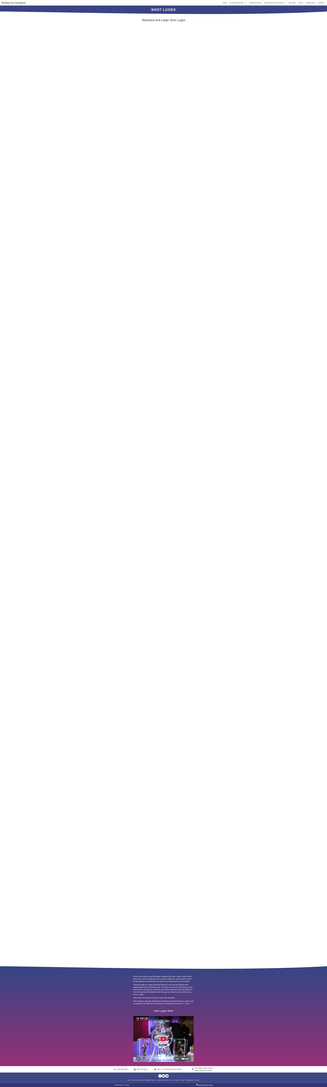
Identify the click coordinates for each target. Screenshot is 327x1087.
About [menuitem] (182, 1080)
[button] (245, 2)
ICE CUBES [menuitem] (176, 1080)
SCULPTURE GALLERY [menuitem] (137, 1080)
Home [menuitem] (128, 1080)
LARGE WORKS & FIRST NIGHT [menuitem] (164, 1080)
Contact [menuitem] (197, 1080)
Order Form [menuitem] (189, 1080)
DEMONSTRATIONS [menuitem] (150, 1080)
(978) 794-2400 (122, 1069)
